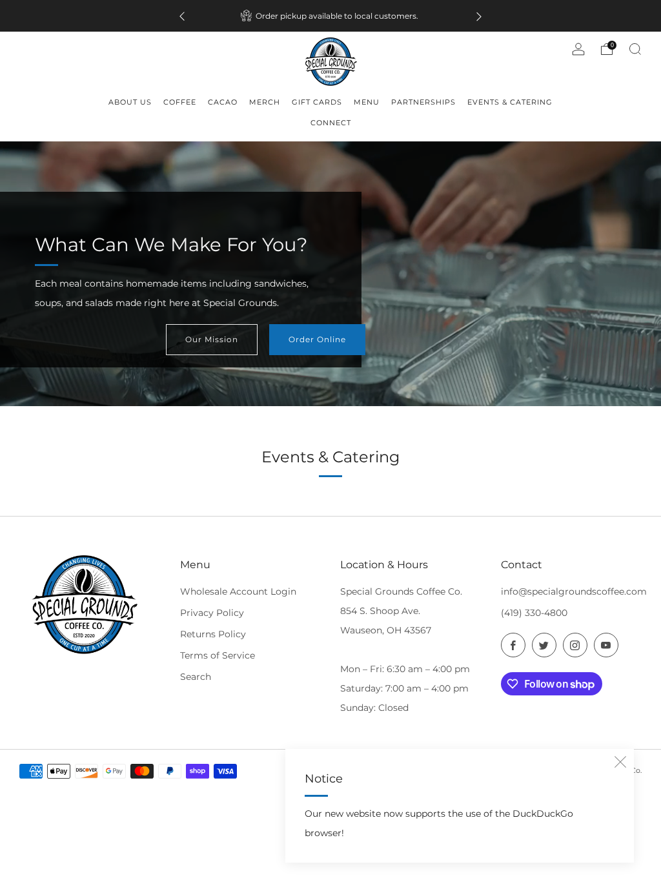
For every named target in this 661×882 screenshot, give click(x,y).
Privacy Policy (212, 613)
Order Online (317, 339)
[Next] (479, 16)
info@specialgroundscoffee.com (574, 591)
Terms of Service (217, 655)
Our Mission (211, 339)
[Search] (635, 49)
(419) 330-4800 (534, 613)
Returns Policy (213, 634)
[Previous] (182, 16)
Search (195, 677)
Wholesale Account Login (238, 591)
